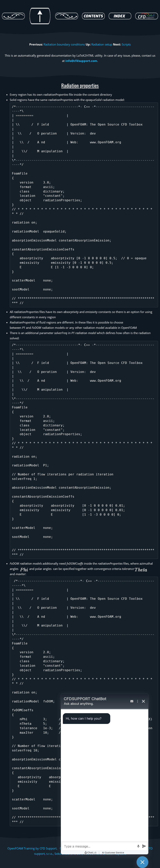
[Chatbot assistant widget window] (104, 773)
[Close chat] (142, 862)
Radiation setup (101, 44)
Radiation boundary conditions (64, 44)
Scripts (126, 44)
